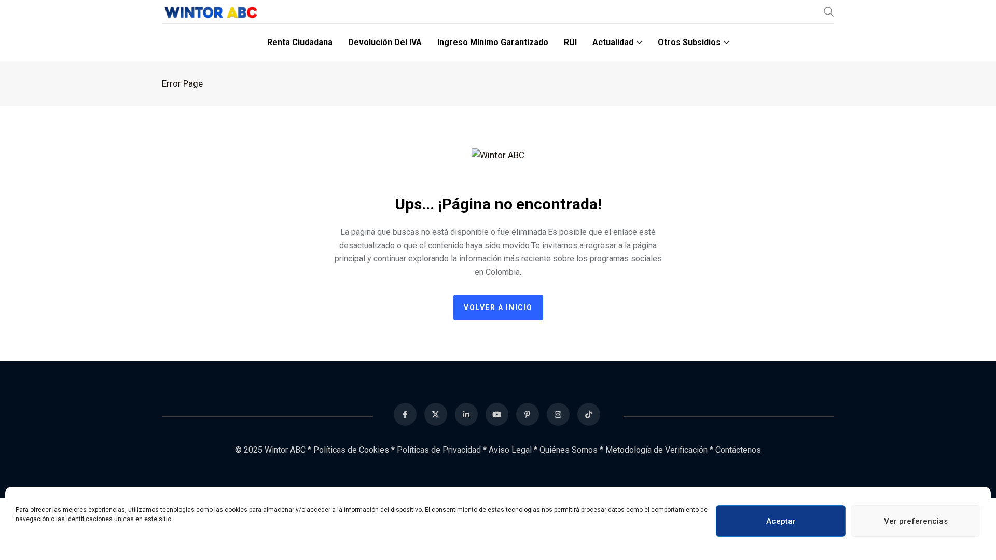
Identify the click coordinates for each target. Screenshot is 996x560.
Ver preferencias (916, 521)
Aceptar (781, 521)
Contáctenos (738, 450)
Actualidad (612, 42)
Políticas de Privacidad (439, 450)
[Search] (829, 11)
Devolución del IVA (385, 42)
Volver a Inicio (498, 307)
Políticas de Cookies (351, 450)
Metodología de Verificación (656, 450)
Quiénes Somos (569, 450)
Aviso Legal (510, 450)
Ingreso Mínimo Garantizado (492, 42)
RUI (570, 42)
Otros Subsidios (689, 42)
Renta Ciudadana (300, 42)
